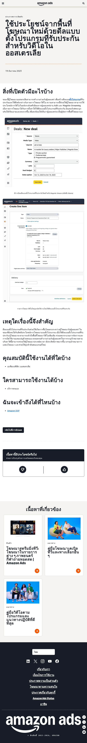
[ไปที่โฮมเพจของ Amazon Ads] (43, 723)
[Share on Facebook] (84, 717)
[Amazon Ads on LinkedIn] (28, 661)
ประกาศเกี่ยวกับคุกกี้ (43, 692)
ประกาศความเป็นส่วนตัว (43, 680)
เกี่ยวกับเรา (43, 669)
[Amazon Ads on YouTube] (50, 661)
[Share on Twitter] (84, 722)
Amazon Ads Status (43, 698)
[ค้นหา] (83, 3)
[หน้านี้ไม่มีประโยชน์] (22, 470)
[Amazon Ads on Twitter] (35, 661)
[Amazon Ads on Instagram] (42, 661)
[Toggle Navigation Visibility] (3, 3)
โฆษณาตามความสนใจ (43, 686)
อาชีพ (43, 704)
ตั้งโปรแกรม (74, 99)
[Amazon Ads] (43, 3)
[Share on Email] (84, 732)
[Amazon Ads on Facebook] (57, 661)
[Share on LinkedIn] (84, 727)
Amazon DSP (13, 410)
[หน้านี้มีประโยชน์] (64, 470)
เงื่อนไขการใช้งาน (43, 675)
